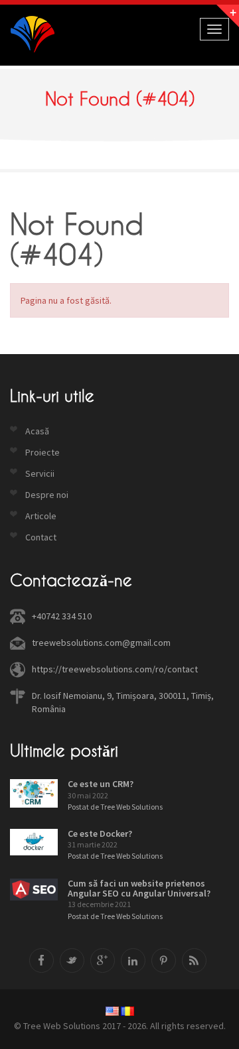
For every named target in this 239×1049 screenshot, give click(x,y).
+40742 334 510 (62, 616)
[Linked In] (133, 960)
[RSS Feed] (194, 960)
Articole (40, 516)
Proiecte (42, 452)
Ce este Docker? (100, 833)
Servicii (39, 473)
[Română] (127, 1011)
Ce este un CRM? (100, 784)
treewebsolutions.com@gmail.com (101, 642)
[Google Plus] (102, 960)
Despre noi (46, 495)
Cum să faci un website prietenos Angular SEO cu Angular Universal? (139, 888)
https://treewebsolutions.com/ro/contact (115, 669)
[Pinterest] (163, 960)
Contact (40, 537)
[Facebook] (41, 960)
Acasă (37, 431)
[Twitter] (72, 960)
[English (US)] (112, 1011)
